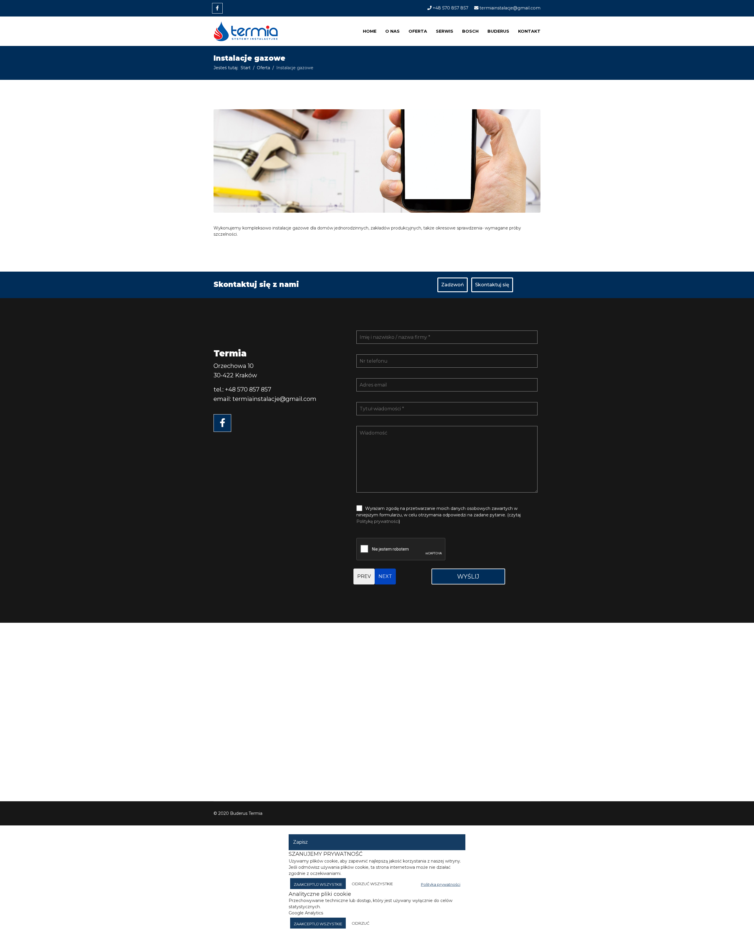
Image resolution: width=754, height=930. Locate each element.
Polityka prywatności (440, 884)
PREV (364, 576)
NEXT (385, 576)
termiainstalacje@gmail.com (509, 8)
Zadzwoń (452, 285)
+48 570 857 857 (450, 8)
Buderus (498, 31)
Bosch (470, 31)
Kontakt (529, 31)
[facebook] (217, 8)
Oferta (418, 31)
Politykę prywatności (377, 521)
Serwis (444, 31)
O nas (392, 31)
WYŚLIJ (468, 576)
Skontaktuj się (492, 285)
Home (369, 31)
